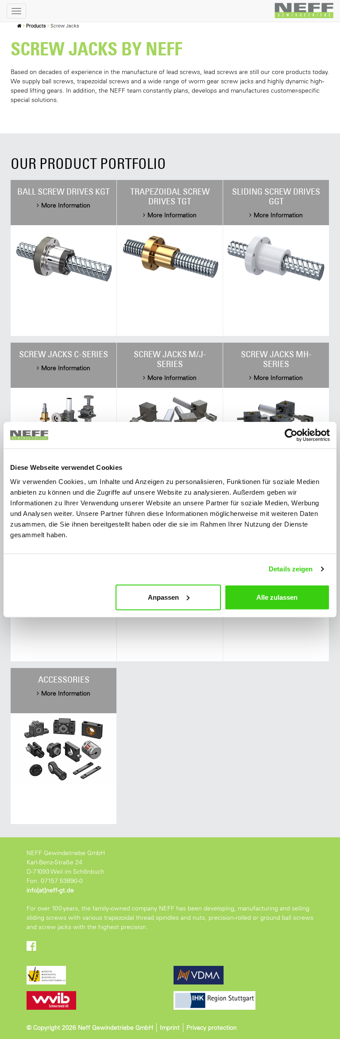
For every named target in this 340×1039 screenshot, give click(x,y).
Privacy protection (211, 1027)
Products (36, 26)
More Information (65, 205)
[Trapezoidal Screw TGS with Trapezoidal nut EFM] (170, 258)
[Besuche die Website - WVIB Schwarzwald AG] (100, 1000)
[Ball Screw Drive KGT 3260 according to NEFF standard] (63, 258)
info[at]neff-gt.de (50, 890)
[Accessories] (63, 749)
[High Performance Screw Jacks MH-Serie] (276, 421)
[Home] (19, 26)
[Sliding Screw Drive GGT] (276, 258)
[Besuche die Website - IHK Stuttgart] (247, 1000)
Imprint (170, 1027)
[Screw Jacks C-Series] (63, 421)
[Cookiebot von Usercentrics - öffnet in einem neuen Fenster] (291, 435)
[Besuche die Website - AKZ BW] (100, 975)
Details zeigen (291, 569)
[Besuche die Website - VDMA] (247, 975)
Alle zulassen (277, 597)
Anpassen (163, 597)
